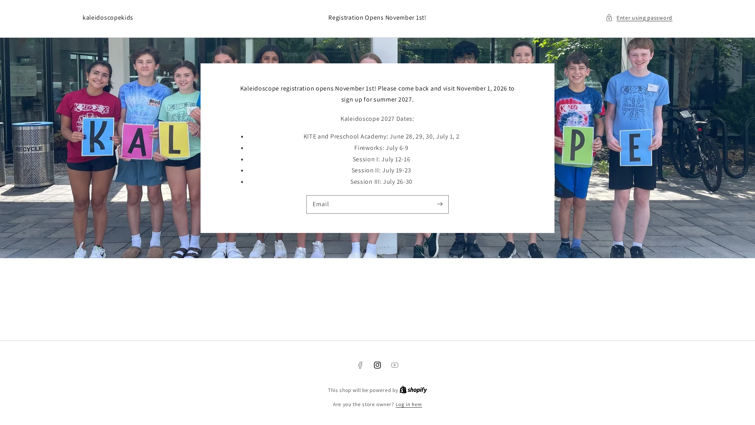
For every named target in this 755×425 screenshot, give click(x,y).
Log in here (409, 404)
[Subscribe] (439, 204)
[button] (639, 18)
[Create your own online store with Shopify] (413, 390)
